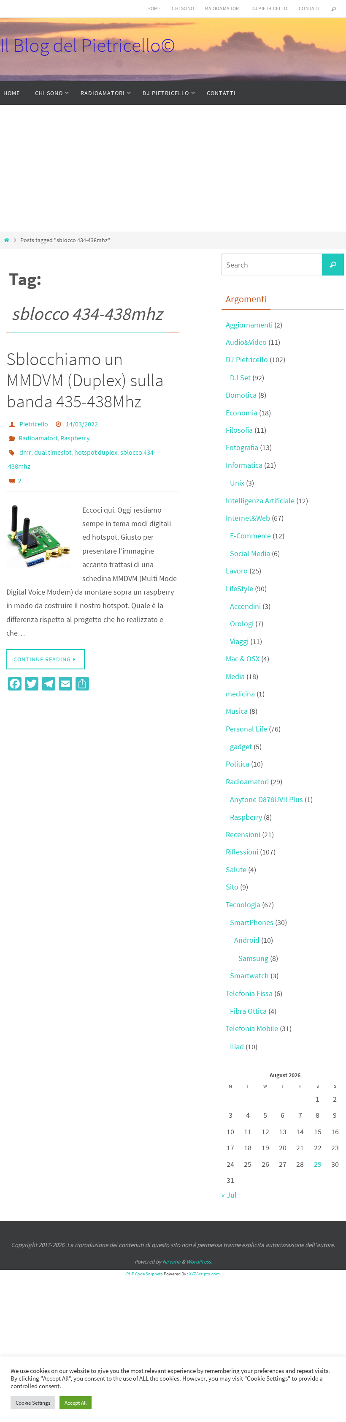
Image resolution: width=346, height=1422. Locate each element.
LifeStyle (239, 588)
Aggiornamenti (249, 325)
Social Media (250, 553)
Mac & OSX (243, 658)
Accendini (245, 606)
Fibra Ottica (248, 1011)
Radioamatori (223, 8)
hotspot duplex (95, 446)
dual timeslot (52, 446)
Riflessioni (242, 852)
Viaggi (239, 641)
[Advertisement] (173, 168)
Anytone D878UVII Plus (266, 799)
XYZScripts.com (204, 1274)
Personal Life (246, 729)
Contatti (310, 8)
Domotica (241, 395)
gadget (241, 746)
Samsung (253, 958)
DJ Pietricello (269, 8)
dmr (25, 446)
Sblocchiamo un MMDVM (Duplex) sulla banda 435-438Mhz (85, 380)
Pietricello (33, 423)
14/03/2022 (82, 423)
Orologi (242, 623)
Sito (232, 887)
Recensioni (243, 834)
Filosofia (239, 430)
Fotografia (242, 447)
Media (235, 676)
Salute (236, 869)
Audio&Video (246, 342)
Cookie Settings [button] (33, 1402)
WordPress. (199, 1261)
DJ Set (240, 377)
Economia (241, 413)
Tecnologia (243, 904)
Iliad (237, 1046)
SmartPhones (251, 922)
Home (154, 8)
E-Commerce (250, 535)
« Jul (229, 1195)
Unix (237, 483)
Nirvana (171, 1261)
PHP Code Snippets (144, 1274)
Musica (237, 711)
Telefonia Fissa (249, 993)
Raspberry (74, 435)
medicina (240, 694)
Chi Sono (183, 8)
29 (318, 1164)
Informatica (244, 465)
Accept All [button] (75, 1402)
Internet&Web (248, 518)
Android (247, 940)
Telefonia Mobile (252, 1028)
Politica (237, 764)
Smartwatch (249, 975)
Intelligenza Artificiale (260, 500)
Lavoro (237, 571)
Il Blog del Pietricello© (87, 45)
